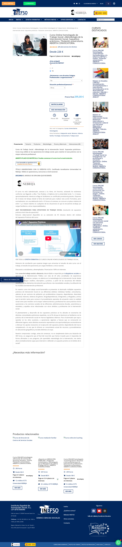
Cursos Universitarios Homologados (27, 28)
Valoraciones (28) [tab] (74, 144)
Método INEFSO (50, 20)
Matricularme (57, 104)
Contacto (82, 20)
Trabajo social (74, 136)
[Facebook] (74, 3)
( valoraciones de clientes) (67, 47)
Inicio (11, 20)
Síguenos (99, 506)
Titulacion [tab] (37, 144)
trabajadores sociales (71, 273)
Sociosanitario (65, 136)
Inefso (18, 20)
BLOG (101, 3)
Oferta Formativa (33, 20)
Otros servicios (67, 20)
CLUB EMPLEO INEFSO (90, 3)
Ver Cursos (97, 239)
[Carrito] (108, 3)
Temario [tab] (28, 144)
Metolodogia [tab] (47, 144)
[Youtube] (77, 3)
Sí (52, 68)
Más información (58, 110)
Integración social (65, 133)
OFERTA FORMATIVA (31, 259)
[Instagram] (79, 3)
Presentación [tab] (18, 144)
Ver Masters (98, 244)
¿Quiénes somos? (69, 511)
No (53, 71)
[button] (43, 37)
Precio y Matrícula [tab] (60, 144)
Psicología (57, 136)
